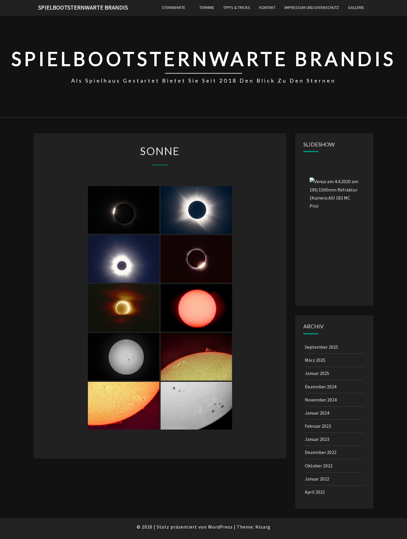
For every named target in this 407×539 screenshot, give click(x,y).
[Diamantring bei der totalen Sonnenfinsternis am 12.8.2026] (123, 210)
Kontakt (267, 7)
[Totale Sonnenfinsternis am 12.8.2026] (196, 210)
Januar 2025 (317, 373)
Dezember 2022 (320, 452)
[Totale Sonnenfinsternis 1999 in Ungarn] (123, 259)
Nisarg (263, 527)
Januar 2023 (317, 439)
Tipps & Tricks (236, 7)
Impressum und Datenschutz (312, 7)
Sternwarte (173, 7)
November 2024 (321, 400)
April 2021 (315, 492)
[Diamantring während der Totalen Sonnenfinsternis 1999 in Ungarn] (196, 259)
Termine (206, 7)
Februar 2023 (318, 426)
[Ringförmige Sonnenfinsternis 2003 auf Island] (123, 308)
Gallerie (356, 7)
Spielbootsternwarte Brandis (83, 7)
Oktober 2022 (319, 466)
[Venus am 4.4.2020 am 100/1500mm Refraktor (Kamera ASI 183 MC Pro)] (334, 219)
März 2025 (315, 360)
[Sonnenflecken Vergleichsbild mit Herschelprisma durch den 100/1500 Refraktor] (196, 406)
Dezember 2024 (320, 387)
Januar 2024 (317, 413)
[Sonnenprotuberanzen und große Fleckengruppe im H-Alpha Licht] (196, 357)
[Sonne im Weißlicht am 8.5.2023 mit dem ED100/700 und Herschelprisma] (123, 357)
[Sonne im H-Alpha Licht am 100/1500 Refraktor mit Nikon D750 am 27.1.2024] (196, 308)
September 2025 (321, 347)
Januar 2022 (317, 479)
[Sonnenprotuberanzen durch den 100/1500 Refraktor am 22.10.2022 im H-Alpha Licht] (123, 406)
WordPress (220, 527)
